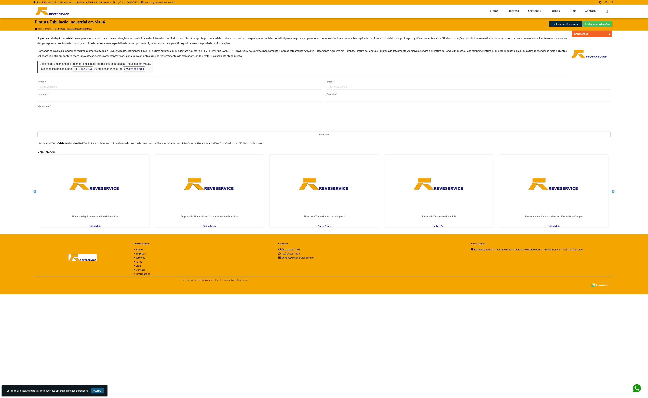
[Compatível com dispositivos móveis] (585, 285)
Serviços (534, 10)
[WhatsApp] (613, 2)
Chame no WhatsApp (598, 23)
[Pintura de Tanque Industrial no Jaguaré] (324, 184)
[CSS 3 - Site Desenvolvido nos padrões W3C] (574, 285)
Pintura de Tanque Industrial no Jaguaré (324, 216)
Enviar (323, 134)
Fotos (555, 10)
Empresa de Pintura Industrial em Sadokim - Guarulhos (209, 216)
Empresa (513, 10)
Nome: (41, 81)
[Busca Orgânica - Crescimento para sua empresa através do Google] (600, 284)
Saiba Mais (95, 226)
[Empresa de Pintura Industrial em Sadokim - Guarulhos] (209, 184)
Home (494, 10)
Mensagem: (44, 106)
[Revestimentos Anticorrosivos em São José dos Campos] (554, 184)
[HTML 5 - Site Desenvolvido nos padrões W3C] (562, 285)
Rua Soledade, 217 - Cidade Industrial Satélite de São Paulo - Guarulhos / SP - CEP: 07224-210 (528, 249)
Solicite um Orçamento (566, 23)
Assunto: (332, 93)
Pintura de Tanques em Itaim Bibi (439, 216)
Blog (573, 10)
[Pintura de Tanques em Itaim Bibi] (439, 184)
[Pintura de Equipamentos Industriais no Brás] (95, 184)
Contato (590, 10)
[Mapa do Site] (553, 285)
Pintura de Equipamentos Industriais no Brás (95, 216)
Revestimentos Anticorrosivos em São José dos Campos (554, 216)
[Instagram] (607, 2)
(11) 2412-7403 (130, 2)
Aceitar (97, 390)
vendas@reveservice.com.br (159, 2)
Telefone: (43, 93)
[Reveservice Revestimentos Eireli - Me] (83, 257)
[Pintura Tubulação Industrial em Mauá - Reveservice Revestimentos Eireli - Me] (52, 11)
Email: (331, 81)
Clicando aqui (135, 68)
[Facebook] (601, 2)
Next (613, 192)
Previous (35, 192)
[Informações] (607, 11)
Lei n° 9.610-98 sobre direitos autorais (248, 143)
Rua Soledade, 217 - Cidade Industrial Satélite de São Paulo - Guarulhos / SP (76, 2)
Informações (143, 273)
